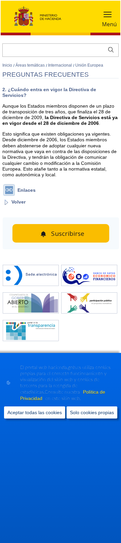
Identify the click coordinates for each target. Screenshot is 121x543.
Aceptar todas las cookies (34, 412)
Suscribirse (67, 233)
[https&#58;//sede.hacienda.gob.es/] (31, 276)
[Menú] (108, 16)
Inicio (7, 65)
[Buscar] (109, 49)
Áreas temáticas (30, 65)
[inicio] (89, 276)
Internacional (60, 65)
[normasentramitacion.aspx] (89, 303)
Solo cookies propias (92, 412)
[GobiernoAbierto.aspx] (31, 303)
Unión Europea (89, 65)
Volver (18, 202)
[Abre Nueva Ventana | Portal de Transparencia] (31, 331)
